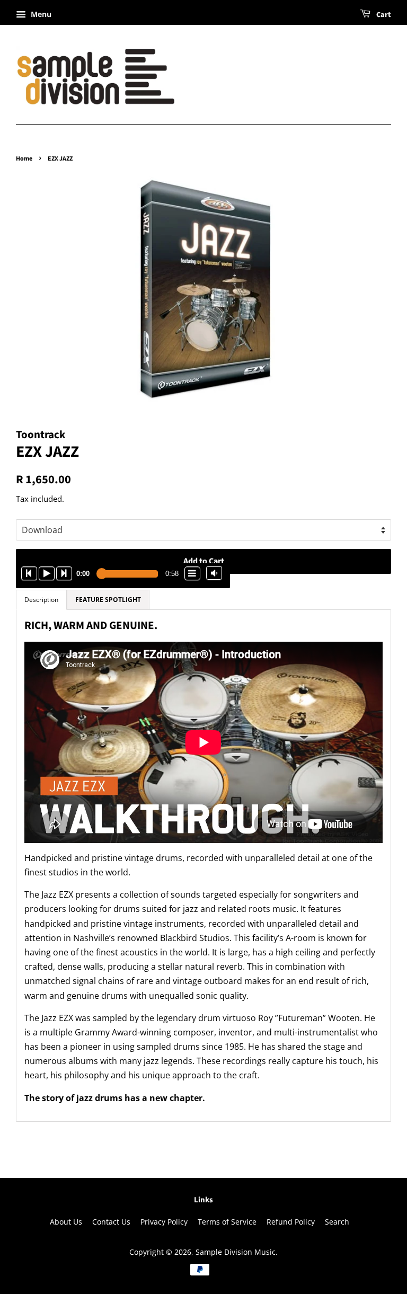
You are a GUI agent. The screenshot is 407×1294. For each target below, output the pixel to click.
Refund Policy (291, 1222)
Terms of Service (227, 1222)
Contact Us (111, 1222)
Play (46, 573)
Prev (29, 573)
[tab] (108, 600)
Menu (40, 14)
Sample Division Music (236, 1252)
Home (24, 158)
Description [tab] (41, 599)
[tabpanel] (203, 865)
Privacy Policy (164, 1222)
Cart (383, 15)
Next (64, 573)
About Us (66, 1222)
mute (214, 572)
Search (337, 1222)
